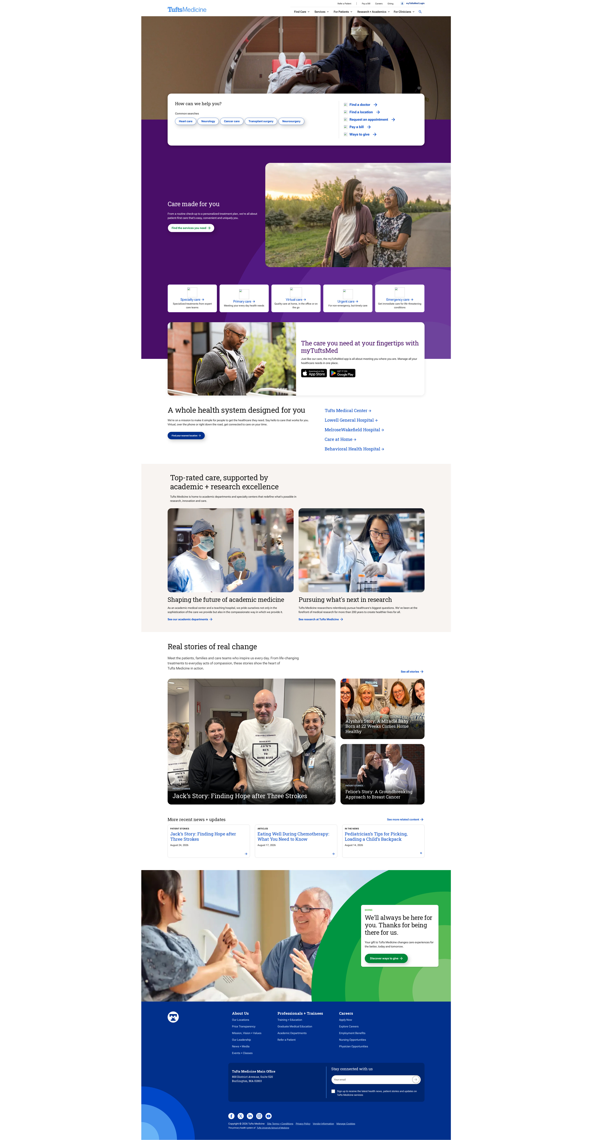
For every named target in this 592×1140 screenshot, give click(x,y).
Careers (379, 3)
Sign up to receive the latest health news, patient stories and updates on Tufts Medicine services (377, 1093)
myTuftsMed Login (415, 3)
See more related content (403, 819)
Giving (390, 3)
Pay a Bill (366, 3)
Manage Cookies (345, 1123)
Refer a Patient (344, 3)
